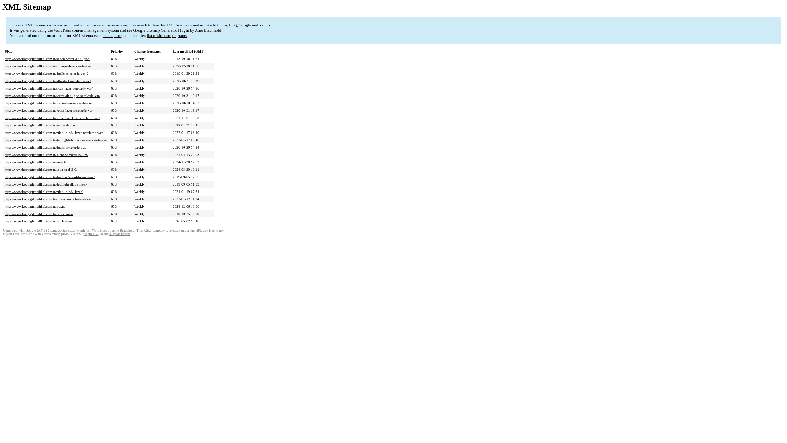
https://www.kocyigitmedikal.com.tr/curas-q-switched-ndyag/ (48, 199)
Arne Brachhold (208, 30)
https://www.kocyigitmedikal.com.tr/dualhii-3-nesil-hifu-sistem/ (50, 177)
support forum (119, 234)
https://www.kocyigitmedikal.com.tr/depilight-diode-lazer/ (46, 184)
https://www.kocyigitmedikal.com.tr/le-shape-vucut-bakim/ (46, 155)
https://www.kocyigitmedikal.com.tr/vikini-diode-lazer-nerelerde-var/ (54, 132)
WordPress (62, 30)
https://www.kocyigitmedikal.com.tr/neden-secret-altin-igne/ (47, 59)
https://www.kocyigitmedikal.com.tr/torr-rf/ (35, 162)
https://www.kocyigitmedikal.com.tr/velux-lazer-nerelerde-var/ (49, 110)
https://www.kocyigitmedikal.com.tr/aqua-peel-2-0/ (41, 169)
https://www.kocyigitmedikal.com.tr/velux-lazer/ (39, 214)
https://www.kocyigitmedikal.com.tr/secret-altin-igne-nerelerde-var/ (52, 96)
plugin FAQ (91, 234)
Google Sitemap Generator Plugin (161, 30)
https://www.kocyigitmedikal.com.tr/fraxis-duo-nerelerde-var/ (48, 103)
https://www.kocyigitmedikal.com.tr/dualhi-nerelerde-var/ (45, 147)
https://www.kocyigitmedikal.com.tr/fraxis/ (35, 206)
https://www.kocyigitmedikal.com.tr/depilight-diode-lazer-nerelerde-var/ (56, 140)
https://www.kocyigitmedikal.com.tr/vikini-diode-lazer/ (44, 192)
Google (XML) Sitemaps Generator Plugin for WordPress (66, 230)
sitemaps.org (113, 35)
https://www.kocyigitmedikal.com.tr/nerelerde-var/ (40, 125)
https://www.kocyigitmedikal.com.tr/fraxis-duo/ (38, 221)
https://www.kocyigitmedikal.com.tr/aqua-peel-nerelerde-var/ (48, 66)
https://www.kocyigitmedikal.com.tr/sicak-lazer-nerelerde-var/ (49, 88)
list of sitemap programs (167, 35)
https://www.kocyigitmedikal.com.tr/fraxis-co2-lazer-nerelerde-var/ (52, 118)
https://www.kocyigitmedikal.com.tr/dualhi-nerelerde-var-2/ (47, 73)
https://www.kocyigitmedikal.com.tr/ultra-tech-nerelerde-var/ (48, 81)
